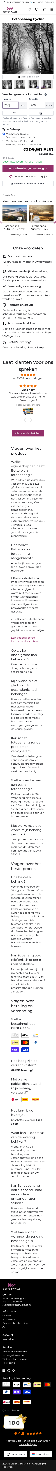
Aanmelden (8, 1339)
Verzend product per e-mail (29, 183)
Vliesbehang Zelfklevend (24, 142)
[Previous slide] (1, 222)
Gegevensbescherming (15, 1323)
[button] (7, 84)
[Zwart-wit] (41, 113)
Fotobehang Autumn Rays (39, 227)
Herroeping (8, 1362)
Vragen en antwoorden (14, 1351)
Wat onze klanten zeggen (16, 1359)
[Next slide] (55, 222)
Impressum (8, 1319)
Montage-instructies (13, 1355)
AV (3, 1326)
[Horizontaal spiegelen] (14, 113)
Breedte (33, 99)
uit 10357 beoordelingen (28, 378)
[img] (28, 375)
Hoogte (6, 99)
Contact (6, 1315)
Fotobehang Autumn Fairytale (15, 227)
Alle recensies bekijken (28, 433)
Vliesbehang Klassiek (20, 135)
